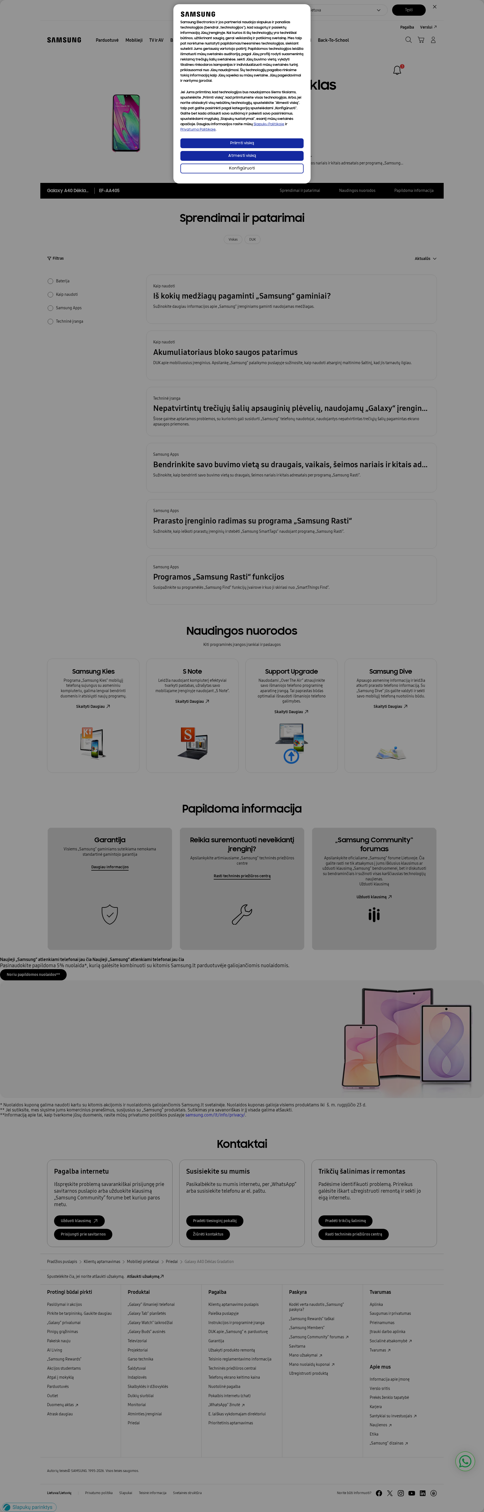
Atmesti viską (242, 156)
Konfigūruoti (242, 168)
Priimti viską (242, 143)
